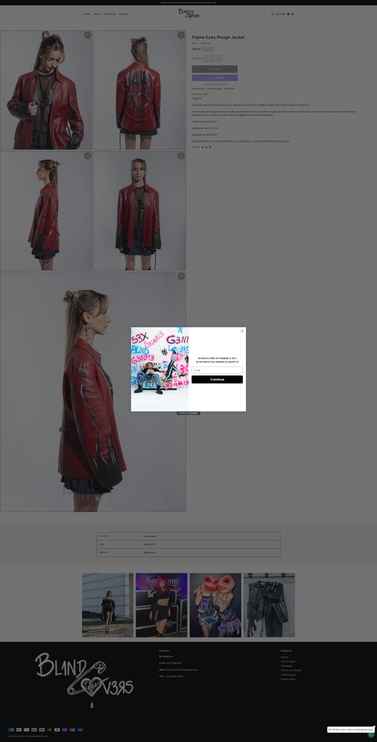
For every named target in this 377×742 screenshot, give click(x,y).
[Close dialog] (242, 331)
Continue (217, 379)
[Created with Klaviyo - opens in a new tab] (188, 413)
